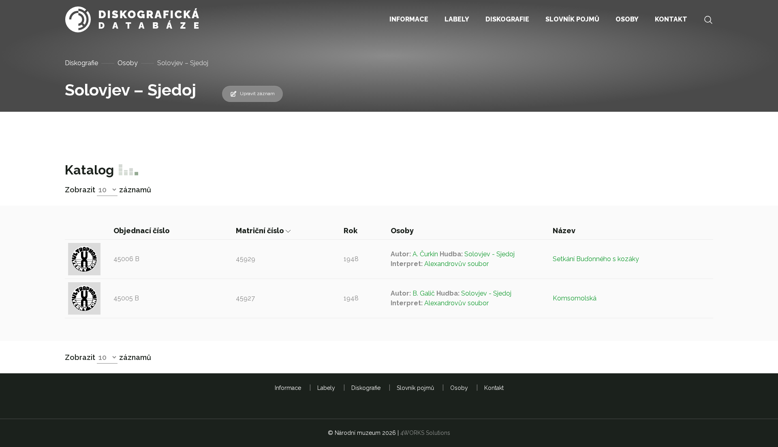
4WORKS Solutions (425, 433)
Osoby (128, 63)
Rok (351, 230)
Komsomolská (574, 298)
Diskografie (81, 63)
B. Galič (424, 293)
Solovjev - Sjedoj (489, 254)
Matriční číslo (261, 230)
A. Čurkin (425, 254)
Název (565, 230)
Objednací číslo (142, 230)
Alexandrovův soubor (456, 264)
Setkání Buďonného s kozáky (596, 259)
